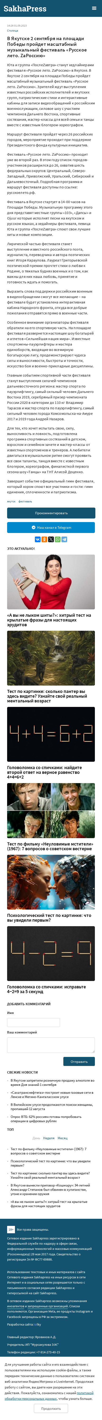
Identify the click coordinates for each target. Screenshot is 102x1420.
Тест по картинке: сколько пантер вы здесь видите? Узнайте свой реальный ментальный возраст (47, 696)
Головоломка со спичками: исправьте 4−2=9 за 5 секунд (46, 989)
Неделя (49, 1138)
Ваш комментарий (22, 1032)
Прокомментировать (51, 513)
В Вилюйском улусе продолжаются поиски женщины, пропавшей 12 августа (52, 1106)
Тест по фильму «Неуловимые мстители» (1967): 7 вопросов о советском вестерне (50, 846)
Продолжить (51, 1408)
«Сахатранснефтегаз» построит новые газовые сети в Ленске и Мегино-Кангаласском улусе (52, 1094)
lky (37, 1324)
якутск (11, 501)
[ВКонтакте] (38, 539)
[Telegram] (64, 539)
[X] (51, 539)
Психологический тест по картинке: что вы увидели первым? (49, 917)
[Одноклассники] (44, 539)
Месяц (62, 1138)
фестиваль (25, 501)
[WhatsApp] (57, 539)
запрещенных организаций (48, 1306)
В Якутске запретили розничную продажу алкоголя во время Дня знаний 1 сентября (52, 1082)
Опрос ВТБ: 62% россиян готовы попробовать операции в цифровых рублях (46, 1118)
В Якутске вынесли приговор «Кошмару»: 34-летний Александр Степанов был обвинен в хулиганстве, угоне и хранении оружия (50, 1189)
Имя (10, 1012)
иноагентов (15, 1306)
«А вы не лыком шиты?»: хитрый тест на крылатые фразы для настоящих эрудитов (49, 619)
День (36, 1138)
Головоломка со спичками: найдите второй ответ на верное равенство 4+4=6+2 (44, 772)
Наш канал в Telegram (54, 527)
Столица (12, 30)
